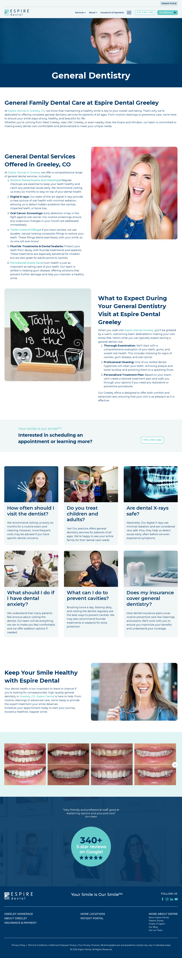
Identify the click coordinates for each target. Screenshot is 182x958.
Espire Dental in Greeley (24, 172)
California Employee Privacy (62, 945)
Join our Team (156, 930)
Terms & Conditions (37, 945)
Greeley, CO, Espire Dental (37, 696)
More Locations (92, 914)
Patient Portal (169, 3)
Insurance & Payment (20, 922)
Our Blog (153, 927)
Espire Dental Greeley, (139, 330)
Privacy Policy (18, 945)
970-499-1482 (145, 12)
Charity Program (157, 924)
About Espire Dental (159, 917)
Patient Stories (156, 920)
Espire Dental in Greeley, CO (26, 110)
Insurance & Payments (112, 12)
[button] (81, 12)
